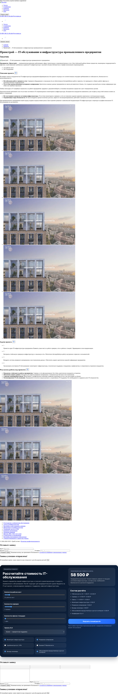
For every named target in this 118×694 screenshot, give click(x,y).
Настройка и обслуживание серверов (14, 526)
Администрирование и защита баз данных (16, 538)
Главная (5, 44)
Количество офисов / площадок (14, 616)
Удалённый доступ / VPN (14, 645)
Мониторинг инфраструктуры (15, 639)
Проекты (6, 46)
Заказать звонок (5, 41)
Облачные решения (9, 532)
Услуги (5, 5)
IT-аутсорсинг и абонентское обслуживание (16, 523)
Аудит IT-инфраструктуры (11, 524)
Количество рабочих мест (12, 592)
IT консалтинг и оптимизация (12, 535)
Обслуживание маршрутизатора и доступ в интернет (51, 651)
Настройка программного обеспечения (14, 537)
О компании (7, 7)
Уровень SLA (8, 628)
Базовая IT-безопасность (46, 645)
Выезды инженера (12, 651)
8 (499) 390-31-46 (5, 16)
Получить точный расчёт (92, 621)
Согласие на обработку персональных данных (53, 552)
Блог (4, 11)
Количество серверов (11, 604)
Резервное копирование (10, 530)
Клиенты (6, 8)
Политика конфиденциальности (30, 541)
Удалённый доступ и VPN (11, 529)
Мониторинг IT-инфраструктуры (13, 527)
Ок (48, 560)
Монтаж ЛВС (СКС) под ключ (12, 534)
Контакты (6, 10)
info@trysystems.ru (15, 16)
